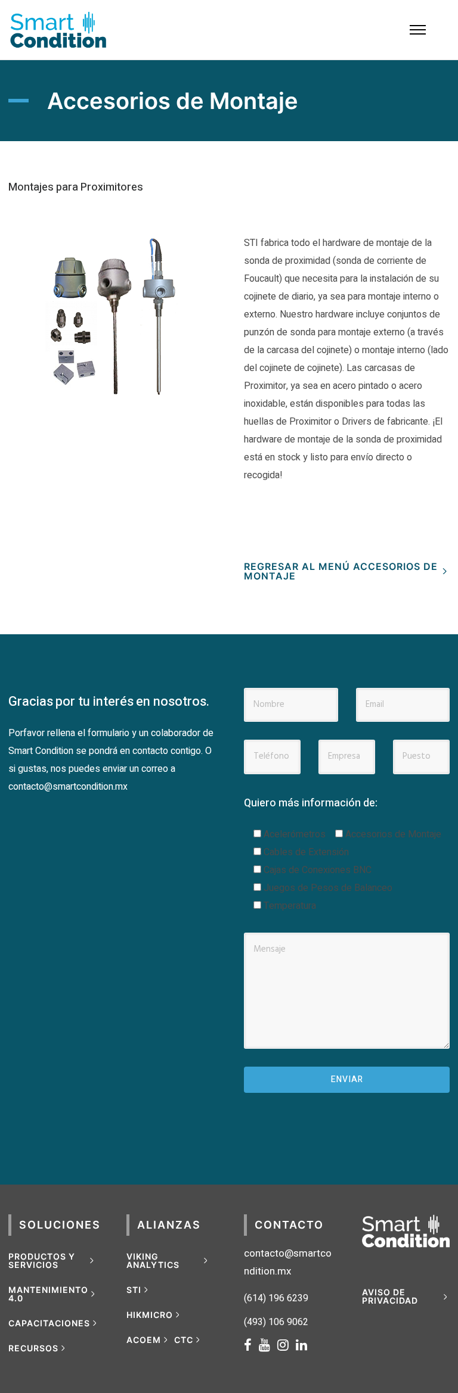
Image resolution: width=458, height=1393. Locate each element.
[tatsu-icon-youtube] (268, 1344)
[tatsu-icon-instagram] (286, 1344)
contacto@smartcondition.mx (68, 787)
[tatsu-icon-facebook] (251, 1344)
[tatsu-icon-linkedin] (301, 1344)
